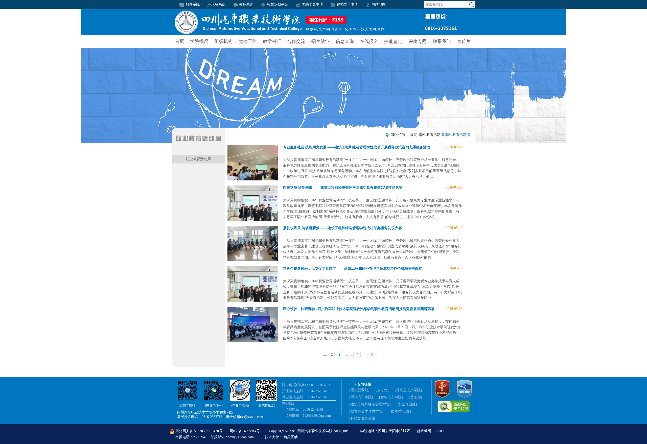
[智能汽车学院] (391, 397)
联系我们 (442, 41)
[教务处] (382, 390)
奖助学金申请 (312, 4)
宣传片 (464, 41)
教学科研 (272, 41)
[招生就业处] (359, 390)
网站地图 (379, 4)
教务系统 (246, 4)
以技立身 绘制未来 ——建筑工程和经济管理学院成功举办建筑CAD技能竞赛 (373, 187)
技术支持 (272, 437)
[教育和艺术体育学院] (366, 411)
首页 (179, 41)
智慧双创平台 (277, 4)
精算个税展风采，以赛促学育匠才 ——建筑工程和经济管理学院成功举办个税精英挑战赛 (373, 268)
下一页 (368, 354)
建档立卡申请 (347, 4)
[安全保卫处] (407, 404)
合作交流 (296, 41)
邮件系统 (193, 4)
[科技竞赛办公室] (363, 418)
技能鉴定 (393, 41)
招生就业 (320, 41)
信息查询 (345, 41)
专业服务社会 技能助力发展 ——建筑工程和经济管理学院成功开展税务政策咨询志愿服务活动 (373, 147)
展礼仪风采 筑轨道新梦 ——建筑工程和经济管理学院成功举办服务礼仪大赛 (373, 228)
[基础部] (415, 397)
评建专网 (417, 41)
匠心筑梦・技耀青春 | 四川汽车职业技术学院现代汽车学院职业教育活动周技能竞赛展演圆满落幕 (373, 309)
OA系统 (219, 4)
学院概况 (199, 41)
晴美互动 (291, 437)
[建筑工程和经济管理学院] (370, 404)
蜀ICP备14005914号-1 (246, 431)
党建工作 (248, 41)
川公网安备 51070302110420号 (198, 431)
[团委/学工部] (400, 411)
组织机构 (223, 41)
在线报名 (369, 41)
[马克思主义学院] (408, 390)
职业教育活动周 (198, 159)
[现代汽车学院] (361, 397)
